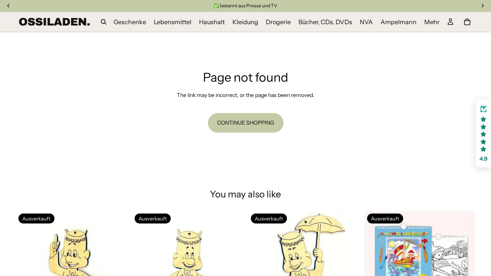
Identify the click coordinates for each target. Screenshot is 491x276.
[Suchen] (103, 21)
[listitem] (431, 21)
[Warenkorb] (467, 21)
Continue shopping (245, 122)
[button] (483, 134)
